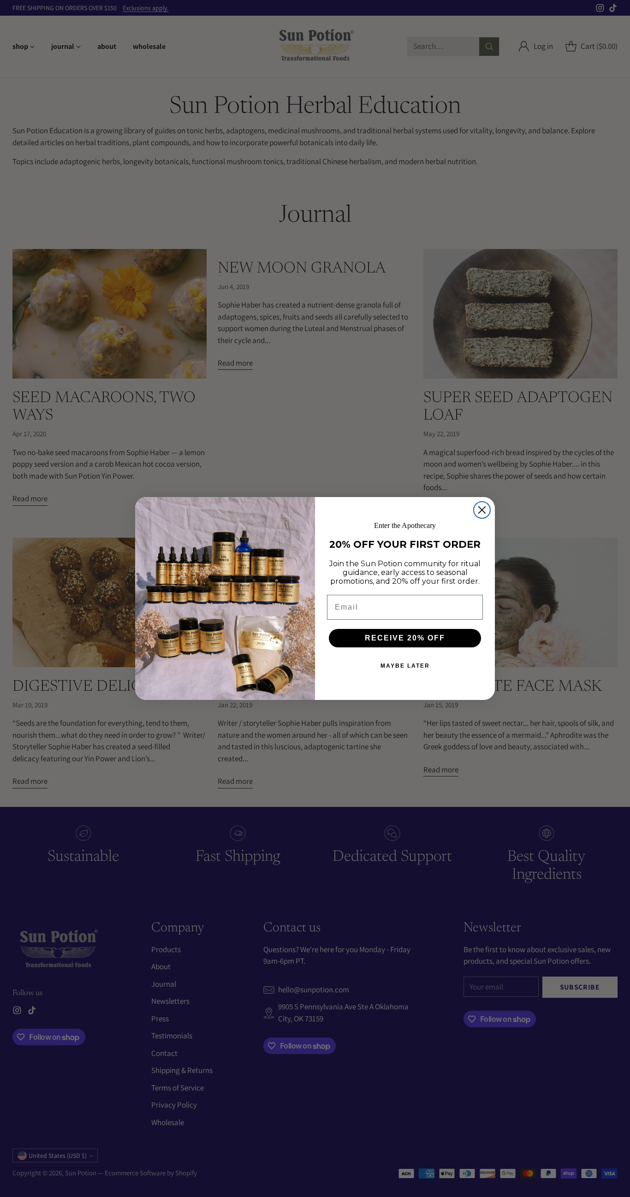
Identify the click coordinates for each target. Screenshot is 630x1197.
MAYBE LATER (405, 666)
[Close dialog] (482, 510)
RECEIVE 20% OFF (405, 638)
